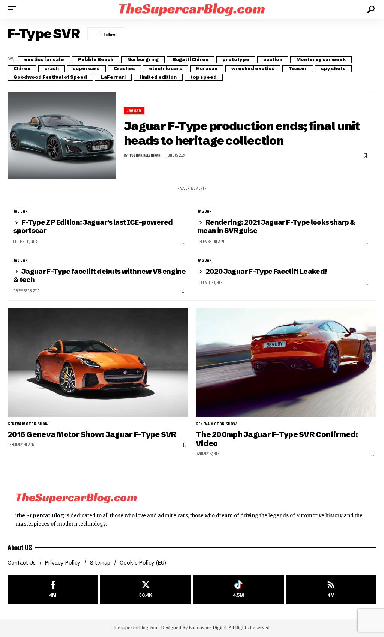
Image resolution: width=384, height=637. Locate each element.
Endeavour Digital (207, 627)
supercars (86, 68)
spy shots (333, 68)
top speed (203, 77)
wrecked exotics (252, 68)
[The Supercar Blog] (192, 9)
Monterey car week (321, 59)
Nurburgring (143, 59)
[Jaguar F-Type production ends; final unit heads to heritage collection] (62, 135)
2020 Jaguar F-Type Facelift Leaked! (266, 271)
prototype (235, 59)
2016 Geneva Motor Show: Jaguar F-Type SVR (92, 434)
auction (272, 59)
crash (51, 68)
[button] (14, 9)
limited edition (158, 77)
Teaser (297, 68)
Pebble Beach (95, 59)
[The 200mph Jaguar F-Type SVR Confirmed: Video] (286, 362)
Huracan (207, 68)
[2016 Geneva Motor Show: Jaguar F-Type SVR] (98, 362)
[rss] (331, 589)
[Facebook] (53, 589)
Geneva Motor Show (28, 424)
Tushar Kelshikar (144, 155)
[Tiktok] (238, 589)
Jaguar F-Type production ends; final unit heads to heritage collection (242, 133)
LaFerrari (113, 77)
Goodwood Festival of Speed (50, 77)
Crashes (124, 68)
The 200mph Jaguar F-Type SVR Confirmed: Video (277, 439)
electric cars (165, 68)
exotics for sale (44, 59)
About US (20, 547)
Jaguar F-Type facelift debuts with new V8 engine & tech (100, 275)
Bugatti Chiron (190, 59)
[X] (145, 589)
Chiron (22, 68)
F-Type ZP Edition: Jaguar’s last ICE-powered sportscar (93, 226)
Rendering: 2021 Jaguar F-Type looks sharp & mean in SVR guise (276, 226)
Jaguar (134, 110)
